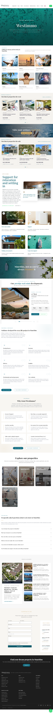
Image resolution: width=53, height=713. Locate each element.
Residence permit (4, 695)
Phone (9, 632)
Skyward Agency (23, 705)
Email (9, 628)
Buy (18, 5)
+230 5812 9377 (45, 648)
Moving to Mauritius (5, 699)
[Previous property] (15, 321)
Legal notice (4, 707)
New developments (22, 692)
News (38, 5)
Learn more (17, 205)
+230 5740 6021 (45, 640)
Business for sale (4, 686)
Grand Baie (38, 677)
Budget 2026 (14, 5)
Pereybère (37, 683)
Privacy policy (10, 707)
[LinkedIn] (45, 705)
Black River (38, 680)
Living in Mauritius (4, 693)
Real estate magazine (22, 693)
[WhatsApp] (50, 705)
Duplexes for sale (4, 683)
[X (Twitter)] (43, 705)
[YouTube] (48, 705)
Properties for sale (5, 677)
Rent (21, 5)
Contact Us (26, 665)
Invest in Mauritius (5, 696)
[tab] (20, 321)
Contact (42, 5)
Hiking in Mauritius (5, 701)
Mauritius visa (4, 698)
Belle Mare (37, 686)
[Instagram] (41, 705)
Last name (10, 620)
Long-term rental (21, 677)
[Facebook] (39, 705)
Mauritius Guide (32, 5)
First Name (22, 620)
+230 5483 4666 (46, 632)
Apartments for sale (5, 680)
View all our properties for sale (44, 141)
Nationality (10, 624)
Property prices (4, 692)
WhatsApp (46, 315)
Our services (26, 5)
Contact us (20, 696)
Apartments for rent (22, 680)
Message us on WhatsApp (9, 205)
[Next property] (37, 321)
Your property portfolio (22, 695)
